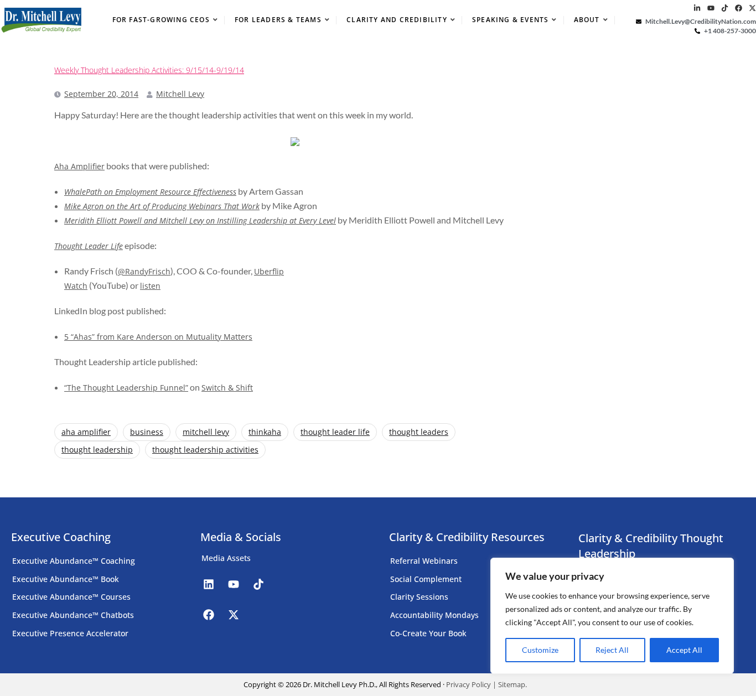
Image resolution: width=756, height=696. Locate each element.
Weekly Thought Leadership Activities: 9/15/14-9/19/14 (149, 70)
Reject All (612, 650)
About (587, 19)
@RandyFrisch (144, 271)
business (146, 432)
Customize (540, 650)
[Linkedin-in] (697, 8)
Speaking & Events (510, 19)
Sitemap (511, 684)
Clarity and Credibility (396, 19)
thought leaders (418, 432)
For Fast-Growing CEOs (161, 19)
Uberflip (269, 271)
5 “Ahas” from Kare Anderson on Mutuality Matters (158, 336)
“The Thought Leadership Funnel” (126, 387)
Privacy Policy (468, 684)
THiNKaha (264, 432)
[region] (612, 616)
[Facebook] (738, 8)
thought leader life (335, 432)
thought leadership (97, 449)
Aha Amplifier (79, 166)
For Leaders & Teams (278, 19)
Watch (75, 286)
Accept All (684, 650)
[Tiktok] (724, 8)
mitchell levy (206, 432)
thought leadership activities (205, 449)
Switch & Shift (227, 387)
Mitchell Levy (180, 94)
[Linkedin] (209, 584)
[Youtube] (710, 8)
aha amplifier (86, 432)
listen (150, 286)
